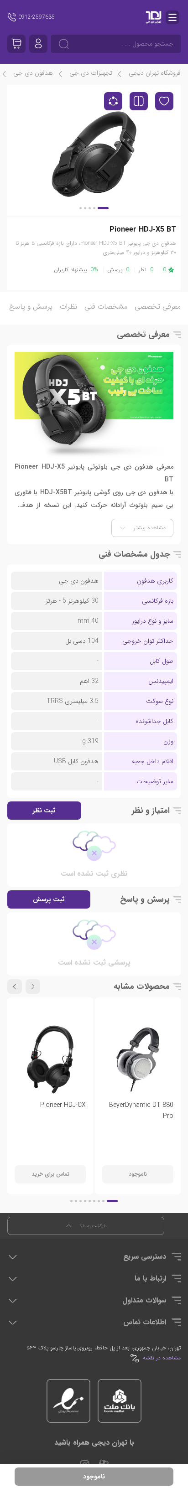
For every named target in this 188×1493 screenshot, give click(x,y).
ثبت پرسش (49, 899)
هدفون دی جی (33, 72)
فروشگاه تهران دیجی (155, 72)
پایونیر (82, 492)
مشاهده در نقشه (162, 1358)
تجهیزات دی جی (90, 72)
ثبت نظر (44, 811)
